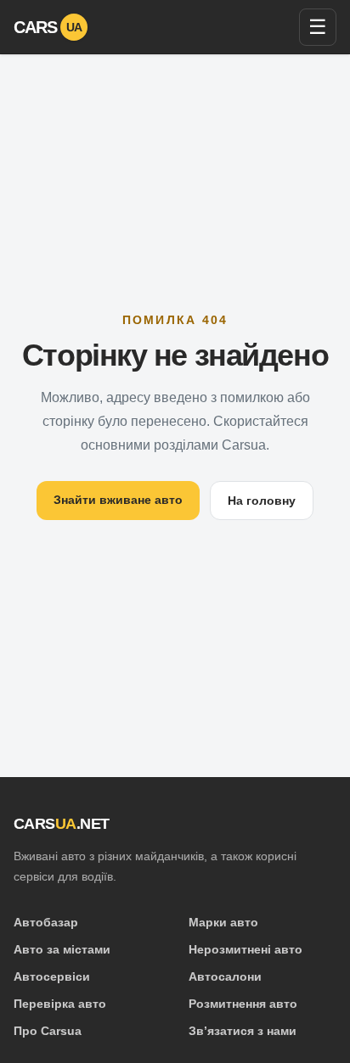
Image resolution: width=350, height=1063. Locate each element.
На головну (262, 500)
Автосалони (225, 976)
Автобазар (46, 922)
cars (48, 27)
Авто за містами (62, 949)
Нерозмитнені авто (245, 949)
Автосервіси (52, 976)
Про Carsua (48, 1031)
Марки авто (223, 922)
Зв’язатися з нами (242, 1031)
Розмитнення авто (243, 1003)
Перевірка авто (60, 1003)
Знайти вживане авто (118, 499)
